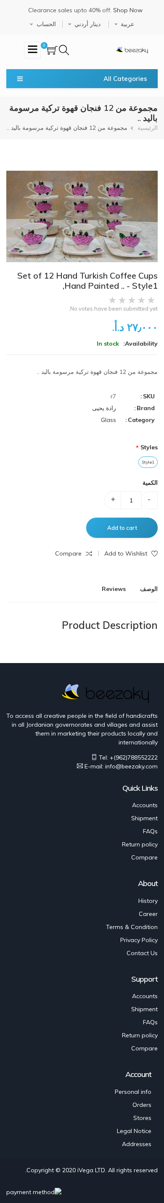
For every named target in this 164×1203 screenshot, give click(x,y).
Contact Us (142, 953)
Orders (141, 1105)
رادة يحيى (104, 408)
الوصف (149, 589)
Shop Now (128, 10)
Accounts (145, 805)
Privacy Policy (139, 940)
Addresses (136, 1144)
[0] (52, 51)
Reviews (114, 589)
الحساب (46, 24)
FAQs (150, 831)
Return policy (140, 844)
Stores (142, 1118)
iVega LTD (91, 1170)
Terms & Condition (132, 927)
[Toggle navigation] (32, 50)
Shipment (144, 818)
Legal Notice (134, 1131)
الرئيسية (148, 128)
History (148, 901)
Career (148, 914)
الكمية (150, 482)
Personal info (133, 1092)
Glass (108, 420)
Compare (144, 857)
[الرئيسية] (132, 49)
